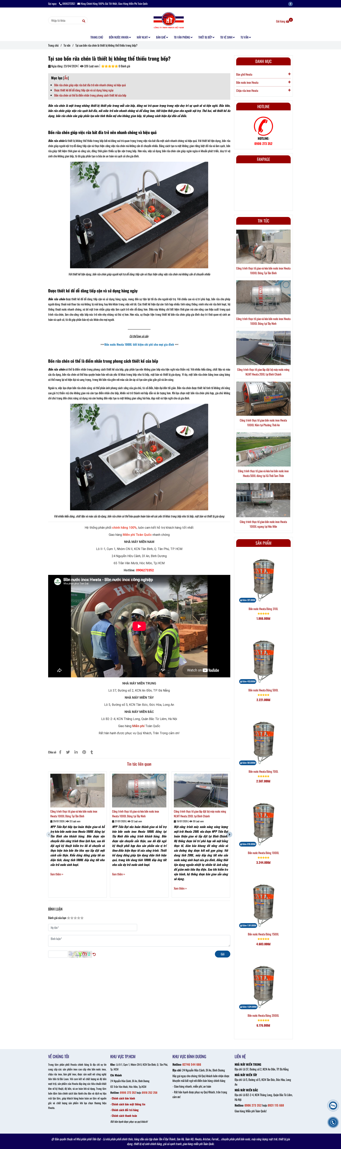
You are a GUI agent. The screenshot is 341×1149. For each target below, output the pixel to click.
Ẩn (66, 77)
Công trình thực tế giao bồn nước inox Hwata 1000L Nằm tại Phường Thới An (263, 422)
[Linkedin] (76, 752)
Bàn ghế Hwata (244, 74)
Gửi (222, 954)
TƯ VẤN (245, 37)
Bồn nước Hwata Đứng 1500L (263, 934)
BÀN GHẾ (161, 37)
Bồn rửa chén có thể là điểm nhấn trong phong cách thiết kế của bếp (90, 95)
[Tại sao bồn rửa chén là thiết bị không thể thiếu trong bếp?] (170, 20)
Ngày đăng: (57, 66)
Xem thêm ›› (56, 874)
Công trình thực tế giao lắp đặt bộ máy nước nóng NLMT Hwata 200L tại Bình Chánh (200, 813)
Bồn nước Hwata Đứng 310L (263, 608)
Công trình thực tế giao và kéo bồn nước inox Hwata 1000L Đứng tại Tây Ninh (135, 813)
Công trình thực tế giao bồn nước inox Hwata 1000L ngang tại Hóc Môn (263, 524)
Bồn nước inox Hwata (247, 82)
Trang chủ (53, 45)
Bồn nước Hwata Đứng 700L (263, 771)
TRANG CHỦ (96, 37)
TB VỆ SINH (226, 37)
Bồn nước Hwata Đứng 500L (263, 690)
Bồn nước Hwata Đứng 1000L (263, 852)
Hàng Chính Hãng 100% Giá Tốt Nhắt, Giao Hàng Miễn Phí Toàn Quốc (114, 4)
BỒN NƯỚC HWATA (119, 37)
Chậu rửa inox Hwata (247, 90)
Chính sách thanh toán (124, 1115)
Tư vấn (67, 45)
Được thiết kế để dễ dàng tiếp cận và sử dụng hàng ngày (83, 90)
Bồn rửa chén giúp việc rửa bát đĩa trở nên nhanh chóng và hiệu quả (90, 85)
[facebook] (291, 4)
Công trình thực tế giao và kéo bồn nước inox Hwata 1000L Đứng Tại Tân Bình (73, 813)
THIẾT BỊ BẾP (205, 37)
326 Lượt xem (91, 66)
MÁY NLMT (142, 37)
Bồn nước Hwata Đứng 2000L (263, 1015)
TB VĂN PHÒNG (182, 37)
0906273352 (68, 4)
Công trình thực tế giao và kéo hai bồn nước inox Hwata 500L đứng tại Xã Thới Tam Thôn (263, 473)
